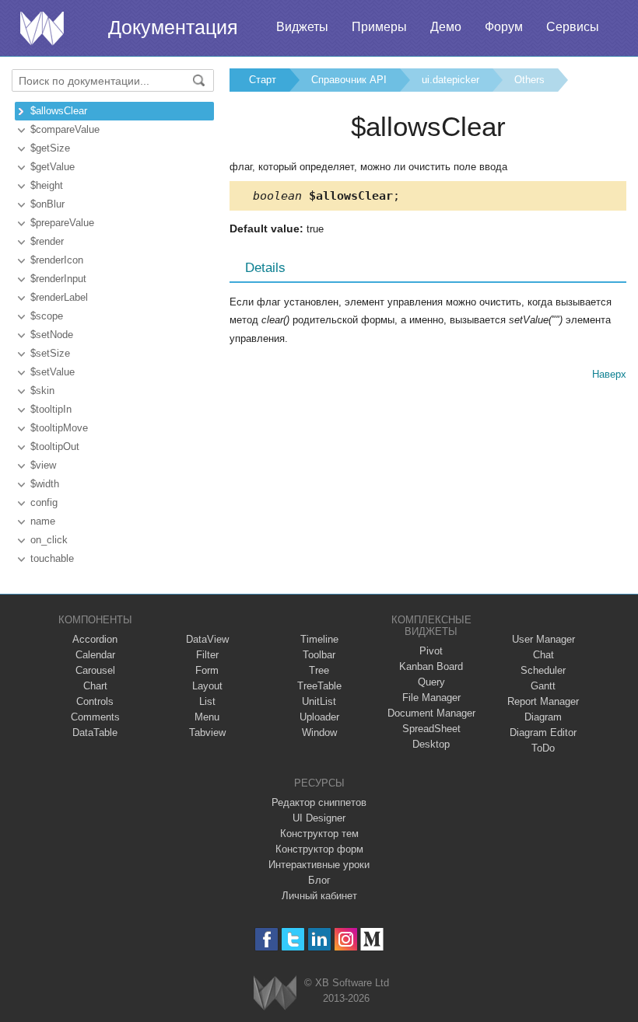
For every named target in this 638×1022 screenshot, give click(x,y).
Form (207, 670)
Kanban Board (431, 666)
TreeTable (319, 686)
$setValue (52, 372)
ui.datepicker (450, 79)
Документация (173, 27)
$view (43, 465)
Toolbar (319, 655)
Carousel (95, 670)
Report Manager (543, 701)
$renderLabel (59, 297)
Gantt (543, 686)
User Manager (543, 639)
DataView (207, 639)
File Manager (431, 697)
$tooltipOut (54, 446)
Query (431, 682)
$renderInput (58, 278)
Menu (207, 717)
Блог (319, 880)
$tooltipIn (51, 409)
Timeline (319, 639)
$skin (42, 390)
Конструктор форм (319, 849)
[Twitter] (293, 939)
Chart (95, 686)
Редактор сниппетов (319, 802)
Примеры (379, 26)
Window (319, 732)
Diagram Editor (543, 732)
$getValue (52, 167)
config (44, 502)
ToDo (543, 748)
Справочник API (349, 79)
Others (529, 79)
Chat (543, 655)
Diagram (543, 717)
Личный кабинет (319, 896)
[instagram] (346, 939)
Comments (95, 717)
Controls (95, 701)
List (207, 701)
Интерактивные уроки (319, 864)
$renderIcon (56, 260)
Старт (262, 79)
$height (46, 185)
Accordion (94, 639)
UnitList (319, 701)
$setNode (51, 334)
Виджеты (302, 26)
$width (44, 484)
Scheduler (543, 670)
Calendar (95, 655)
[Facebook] (266, 939)
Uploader (319, 717)
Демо (445, 26)
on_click (49, 540)
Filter (207, 655)
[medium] (372, 939)
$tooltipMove (59, 428)
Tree (319, 670)
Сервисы (572, 26)
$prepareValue (62, 222)
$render (47, 241)
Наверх (609, 374)
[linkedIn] (319, 939)
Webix (275, 992)
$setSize (50, 353)
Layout (207, 686)
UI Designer (319, 818)
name (42, 521)
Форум (504, 26)
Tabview (207, 732)
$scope (46, 316)
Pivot (431, 651)
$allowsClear (58, 111)
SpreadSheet (431, 728)
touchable (52, 558)
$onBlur (47, 204)
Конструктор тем (319, 833)
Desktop (431, 744)
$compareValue (65, 129)
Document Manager (431, 713)
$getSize (50, 148)
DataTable (94, 732)
